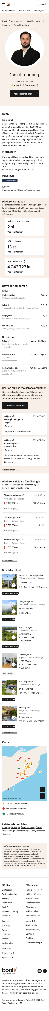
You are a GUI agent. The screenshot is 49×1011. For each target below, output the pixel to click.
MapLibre (18, 798)
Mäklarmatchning (8, 11)
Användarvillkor (32, 925)
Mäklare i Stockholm (34, 890)
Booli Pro (6, 907)
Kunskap (5, 898)
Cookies (29, 938)
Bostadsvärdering (9, 894)
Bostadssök (7, 890)
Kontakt (5, 939)
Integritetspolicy (33, 929)
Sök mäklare (24, 11)
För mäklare (6, 916)
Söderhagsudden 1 (13, 517)
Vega (33, 830)
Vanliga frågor (8, 943)
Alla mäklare (31, 907)
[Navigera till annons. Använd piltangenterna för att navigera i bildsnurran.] (9, 581)
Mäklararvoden (32, 911)
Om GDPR (30, 934)
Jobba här (6, 934)
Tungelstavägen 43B (14, 495)
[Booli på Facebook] (45, 971)
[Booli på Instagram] (40, 971)
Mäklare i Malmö (32, 898)
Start (4, 21)
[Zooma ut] (42, 796)
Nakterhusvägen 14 (13, 539)
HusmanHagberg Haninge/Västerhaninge (21, 190)
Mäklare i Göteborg (33, 894)
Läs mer (7, 462)
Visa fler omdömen (10, 470)
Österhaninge (8, 830)
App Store (6, 957)
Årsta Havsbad (27, 827)
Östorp (39, 827)
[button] (40, 771)
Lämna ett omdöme (15, 405)
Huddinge (15, 827)
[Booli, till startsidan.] (8, 4)
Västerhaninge (23, 830)
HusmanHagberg (24, 81)
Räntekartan (7, 903)
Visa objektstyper (15, 232)
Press (4, 930)
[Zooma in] (42, 789)
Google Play (7, 953)
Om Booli (6, 926)
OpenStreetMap (9, 798)
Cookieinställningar (34, 942)
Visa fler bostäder (9, 560)
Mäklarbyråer (39, 11)
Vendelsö (40, 830)
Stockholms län (34, 21)
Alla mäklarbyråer (33, 903)
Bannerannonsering (10, 911)
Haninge (6, 25)
